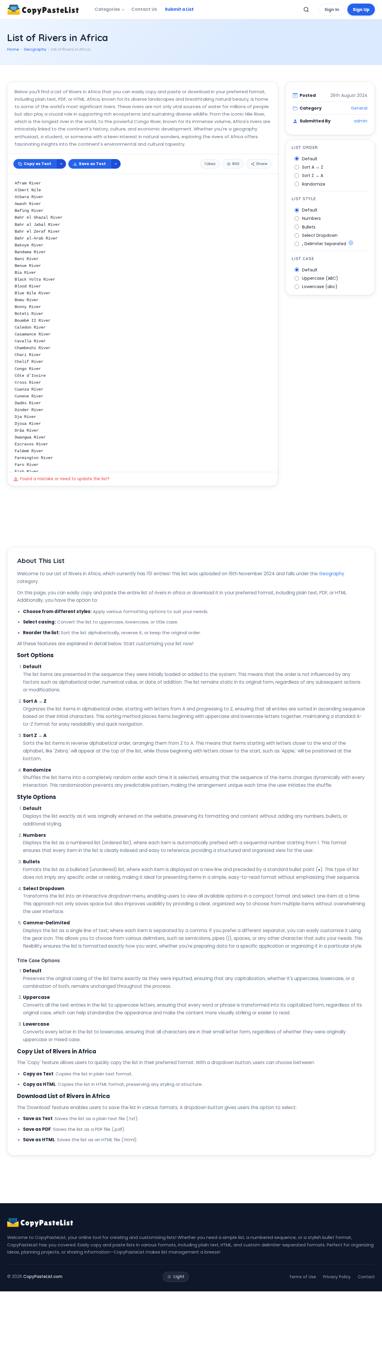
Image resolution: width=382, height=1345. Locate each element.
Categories (107, 9)
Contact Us (144, 9)
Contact (366, 1277)
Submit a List (179, 9)
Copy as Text (37, 163)
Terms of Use (302, 1277)
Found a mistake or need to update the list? (65, 479)
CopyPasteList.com (42, 1276)
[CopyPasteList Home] (43, 9)
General (359, 108)
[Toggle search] (306, 9)
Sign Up (361, 10)
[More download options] (116, 164)
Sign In (331, 10)
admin (360, 121)
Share (261, 163)
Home (13, 49)
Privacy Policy (337, 1277)
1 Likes (209, 163)
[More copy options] (61, 164)
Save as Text (92, 163)
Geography (35, 49)
